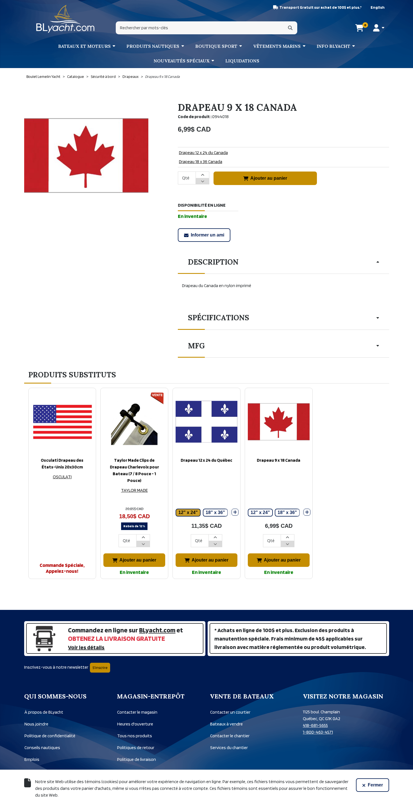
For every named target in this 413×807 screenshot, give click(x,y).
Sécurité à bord (103, 76)
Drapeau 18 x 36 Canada (200, 161)
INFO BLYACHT (333, 46)
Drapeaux (130, 76)
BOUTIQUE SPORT (216, 46)
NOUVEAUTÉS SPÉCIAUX (182, 61)
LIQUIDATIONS (242, 61)
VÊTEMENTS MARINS (277, 46)
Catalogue (75, 76)
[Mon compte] (378, 28)
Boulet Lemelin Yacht (43, 76)
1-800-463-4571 (318, 732)
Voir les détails (86, 647)
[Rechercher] (290, 28)
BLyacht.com (157, 630)
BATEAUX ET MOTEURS (84, 46)
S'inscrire (100, 667)
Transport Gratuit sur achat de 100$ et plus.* (321, 7)
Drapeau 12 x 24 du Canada (203, 152)
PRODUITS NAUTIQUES (152, 46)
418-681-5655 (315, 725)
